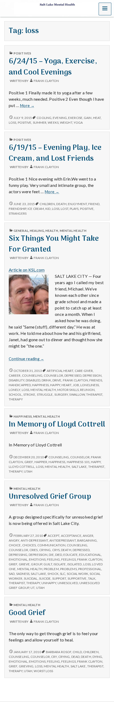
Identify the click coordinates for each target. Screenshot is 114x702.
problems (68, 569)
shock (52, 574)
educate (70, 555)
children (47, 204)
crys (56, 550)
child (77, 652)
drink (46, 380)
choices (29, 545)
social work (77, 574)
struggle (45, 394)
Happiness (23, 416)
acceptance (71, 536)
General (21, 231)
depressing (18, 555)
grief (28, 462)
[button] (105, 9)
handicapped (20, 385)
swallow (77, 394)
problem (51, 569)
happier (40, 462)
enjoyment (77, 204)
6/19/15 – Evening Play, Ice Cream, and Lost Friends (55, 153)
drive (56, 380)
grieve (24, 564)
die (51, 555)
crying (45, 550)
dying (97, 657)
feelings (68, 559)
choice (15, 545)
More (27, 105)
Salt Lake (79, 467)
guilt (47, 564)
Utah (28, 471)
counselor (53, 375)
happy (55, 385)
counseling (32, 375)
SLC (62, 574)
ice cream (36, 209)
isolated (74, 564)
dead (75, 657)
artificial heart (60, 371)
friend (93, 204)
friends (95, 380)
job (76, 385)
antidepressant (62, 540)
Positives (22, 53)
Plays (74, 209)
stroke (29, 394)
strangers (18, 213)
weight (66, 122)
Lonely (14, 390)
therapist (94, 394)
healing (37, 231)
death (61, 204)
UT (32, 588)
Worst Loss (43, 671)
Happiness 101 (78, 462)
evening (60, 118)
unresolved (68, 583)
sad (12, 574)
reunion (87, 390)
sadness (23, 574)
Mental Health (73, 231)
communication (51, 545)
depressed (72, 375)
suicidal (31, 578)
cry (54, 657)
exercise (75, 118)
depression (92, 375)
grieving (26, 666)
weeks (53, 122)
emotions (37, 559)
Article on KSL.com (27, 269)
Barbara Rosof (58, 652)
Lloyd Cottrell (21, 467)
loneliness (89, 385)
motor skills (68, 390)
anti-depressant (34, 540)
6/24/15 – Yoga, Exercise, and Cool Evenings (53, 67)
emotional (18, 559)
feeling (53, 559)
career (15, 375)
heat (97, 118)
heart (66, 385)
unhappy (48, 583)
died (58, 555)
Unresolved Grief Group (50, 497)
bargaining (87, 540)
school (15, 394)
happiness (40, 385)
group (36, 564)
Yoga (78, 122)
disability (16, 380)
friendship (17, 209)
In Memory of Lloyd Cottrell (57, 425)
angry (14, 540)
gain (87, 118)
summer (40, 122)
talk (91, 578)
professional (89, 569)
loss (12, 122)
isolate (60, 564)
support (59, 578)
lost (64, 209)
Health (51, 231)
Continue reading (26, 359)
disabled (33, 380)
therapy (16, 399)
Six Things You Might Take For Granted (54, 244)
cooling (44, 118)
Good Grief (27, 613)
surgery (61, 394)
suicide (45, 578)
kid (47, 209)
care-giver (84, 371)
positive (25, 122)
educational (90, 555)
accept (54, 536)
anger (88, 536)
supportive (77, 578)
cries (33, 550)
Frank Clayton (46, 81)
